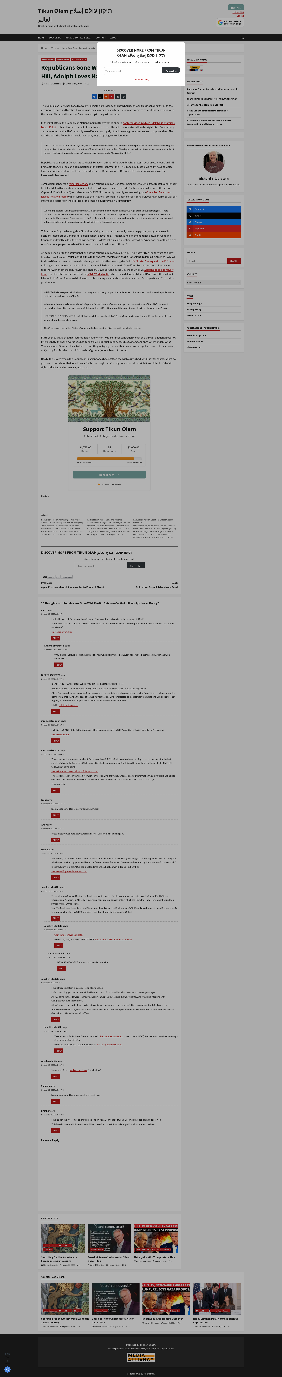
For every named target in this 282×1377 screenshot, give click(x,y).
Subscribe (171, 71)
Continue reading (141, 79)
